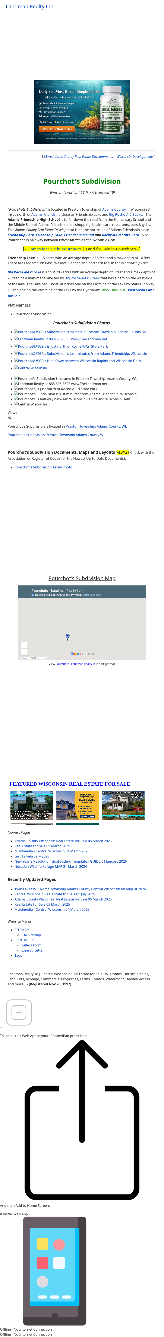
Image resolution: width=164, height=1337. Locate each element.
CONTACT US (25, 940)
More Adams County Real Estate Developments (78, 156)
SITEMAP (22, 929)
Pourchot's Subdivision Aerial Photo (43, 467)
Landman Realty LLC (30, 6)
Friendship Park (21, 235)
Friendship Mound (79, 235)
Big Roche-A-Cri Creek (82, 278)
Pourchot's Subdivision (26, 434)
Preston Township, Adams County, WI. (96, 426)
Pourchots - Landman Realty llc (75, 664)
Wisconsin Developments (135, 156)
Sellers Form (31, 945)
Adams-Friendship (46, 214)
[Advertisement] (82, 44)
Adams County (114, 209)
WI (102, 434)
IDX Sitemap (31, 935)
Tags (18, 955)
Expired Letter (32, 950)
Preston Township (60, 434)
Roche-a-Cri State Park (120, 235)
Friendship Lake (49, 235)
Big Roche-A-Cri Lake (125, 214)
